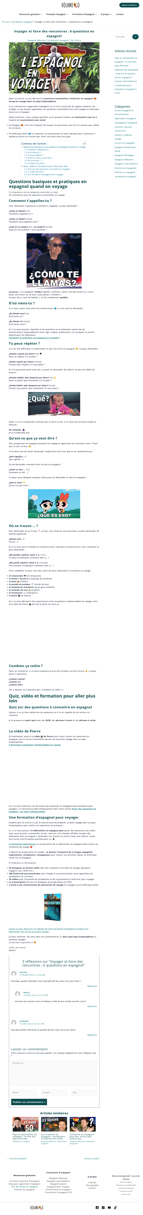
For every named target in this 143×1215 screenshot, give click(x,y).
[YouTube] (109, 1207)
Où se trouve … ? (35, 160)
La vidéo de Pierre (36, 172)
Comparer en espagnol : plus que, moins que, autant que (82, 1136)
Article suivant (92, 1158)
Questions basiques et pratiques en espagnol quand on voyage (55, 147)
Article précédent (17, 1158)
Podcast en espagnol (125, 172)
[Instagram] (103, 1207)
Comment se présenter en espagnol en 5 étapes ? (34, 338)
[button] (129, 5)
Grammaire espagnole (126, 168)
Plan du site (126, 1194)
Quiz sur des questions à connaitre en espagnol (49, 169)
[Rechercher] (135, 36)
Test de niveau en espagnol (24, 1186)
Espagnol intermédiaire (126, 163)
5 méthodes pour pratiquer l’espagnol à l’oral (126, 89)
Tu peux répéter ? (35, 155)
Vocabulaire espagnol (57, 40)
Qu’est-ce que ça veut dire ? (40, 158)
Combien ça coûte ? (36, 163)
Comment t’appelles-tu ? (38, 150)
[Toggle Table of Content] (83, 143)
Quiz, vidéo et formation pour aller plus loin (46, 166)
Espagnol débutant (36, 40)
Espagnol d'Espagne (124, 155)
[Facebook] (97, 1207)
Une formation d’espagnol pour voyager (45, 174)
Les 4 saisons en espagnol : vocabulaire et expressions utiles (53, 1136)
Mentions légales (126, 1182)
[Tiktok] (115, 1207)
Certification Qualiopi (126, 1188)
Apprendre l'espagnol (125, 118)
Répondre (92, 986)
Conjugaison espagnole (126, 122)
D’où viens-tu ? (34, 152)
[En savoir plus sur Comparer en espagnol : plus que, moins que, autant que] (83, 1124)
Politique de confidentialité (126, 1185)
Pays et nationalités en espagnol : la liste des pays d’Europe (25, 1136)
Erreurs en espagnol (125, 143)
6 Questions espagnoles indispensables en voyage (35, 745)
